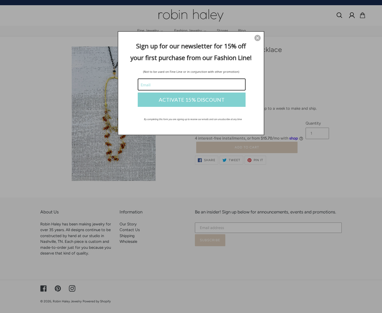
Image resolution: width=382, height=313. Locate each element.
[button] (257, 38)
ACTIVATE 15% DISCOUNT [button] (192, 99)
